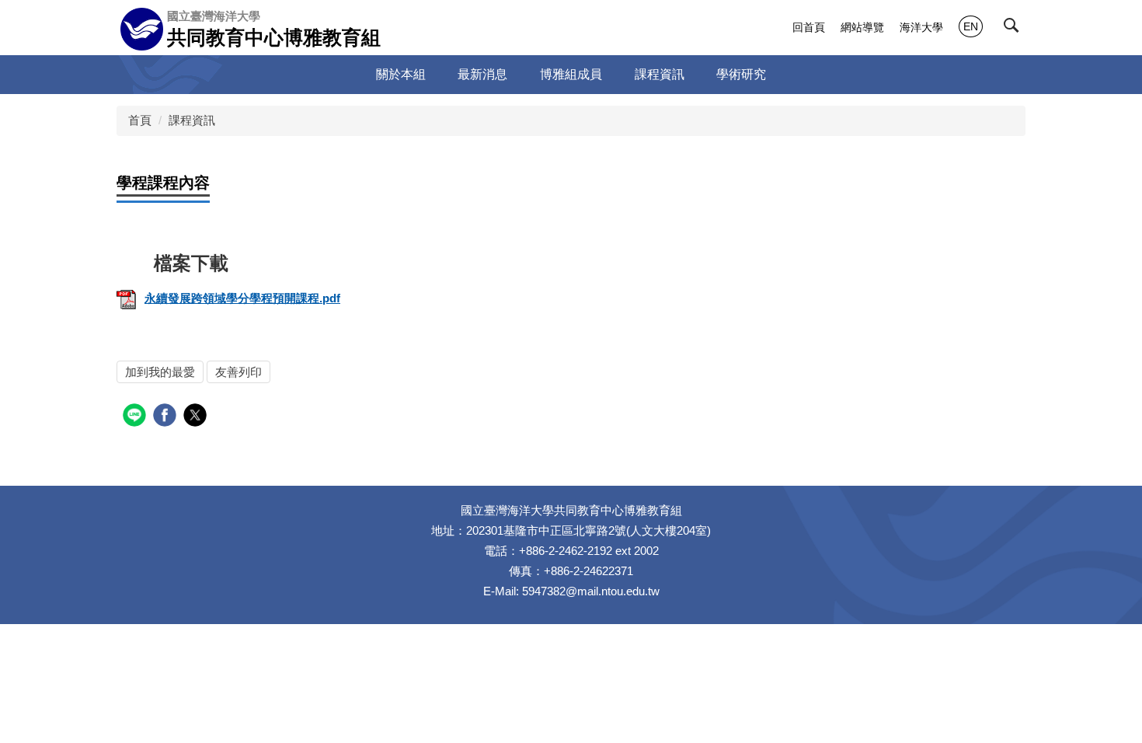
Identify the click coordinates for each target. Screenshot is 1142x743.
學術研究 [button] (741, 74)
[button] (1014, 29)
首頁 (139, 120)
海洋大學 (921, 27)
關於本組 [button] (401, 74)
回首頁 (808, 27)
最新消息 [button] (482, 74)
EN (970, 26)
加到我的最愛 (160, 371)
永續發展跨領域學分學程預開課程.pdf (242, 298)
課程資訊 (192, 120)
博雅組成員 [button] (571, 74)
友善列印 (238, 371)
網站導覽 (862, 27)
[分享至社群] (136, 417)
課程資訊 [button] (659, 74)
